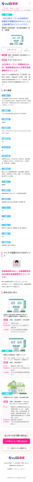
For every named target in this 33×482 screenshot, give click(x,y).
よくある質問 (16, 463)
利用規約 (9, 469)
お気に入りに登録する (18, 448)
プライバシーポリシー (19, 469)
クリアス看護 (5, 8)
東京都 (11, 8)
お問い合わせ (11, 49)
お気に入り (26, 50)
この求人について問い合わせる (16, 441)
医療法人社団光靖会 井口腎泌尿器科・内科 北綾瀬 (14, 10)
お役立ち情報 (7, 463)
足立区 (17, 8)
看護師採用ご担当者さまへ (16, 465)
